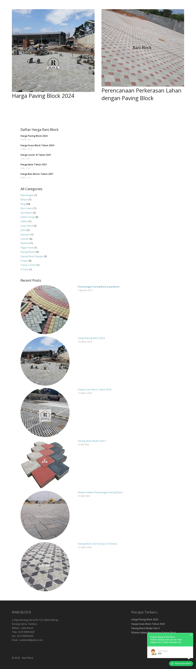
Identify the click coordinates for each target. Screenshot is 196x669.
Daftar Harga (28, 217)
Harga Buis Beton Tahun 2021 (37, 174)
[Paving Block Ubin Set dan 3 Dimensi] (45, 566)
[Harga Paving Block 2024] (53, 50)
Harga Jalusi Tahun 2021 (34, 164)
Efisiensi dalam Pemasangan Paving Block (100, 492)
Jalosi (23, 230)
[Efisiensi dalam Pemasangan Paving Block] (45, 515)
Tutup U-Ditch (28, 265)
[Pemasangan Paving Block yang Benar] (45, 309)
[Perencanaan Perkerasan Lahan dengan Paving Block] (142, 48)
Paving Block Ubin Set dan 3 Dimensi (97, 543)
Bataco (24, 199)
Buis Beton (26, 212)
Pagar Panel (27, 247)
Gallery (24, 221)
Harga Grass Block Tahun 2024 (37, 145)
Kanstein (25, 234)
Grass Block (27, 225)
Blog (23, 204)
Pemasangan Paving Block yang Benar (99, 286)
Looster (25, 238)
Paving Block (27, 251)
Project (24, 260)
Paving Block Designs (32, 256)
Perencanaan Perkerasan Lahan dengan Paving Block (141, 94)
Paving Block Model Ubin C (92, 441)
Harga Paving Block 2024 (43, 95)
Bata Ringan (27, 195)
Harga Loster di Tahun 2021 (36, 154)
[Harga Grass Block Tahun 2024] (45, 412)
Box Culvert (27, 208)
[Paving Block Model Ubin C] (45, 463)
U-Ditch (25, 269)
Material (25, 243)
